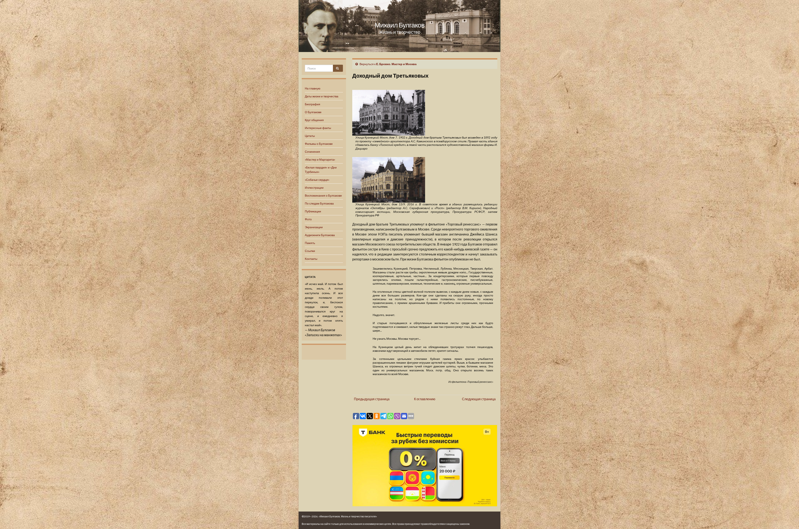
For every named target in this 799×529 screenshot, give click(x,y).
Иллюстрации (314, 187)
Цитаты (310, 136)
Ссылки (310, 251)
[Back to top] (789, 519)
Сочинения (312, 151)
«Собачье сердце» (317, 179)
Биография (312, 104)
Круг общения (314, 120)
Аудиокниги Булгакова (320, 235)
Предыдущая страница (372, 399)
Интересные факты (318, 128)
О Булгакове (313, 112)
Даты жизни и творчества (321, 96)
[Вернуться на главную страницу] (399, 26)
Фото (308, 219)
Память (310, 243)
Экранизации (314, 227)
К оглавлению (424, 399)
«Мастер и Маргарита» (320, 159)
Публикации (313, 211)
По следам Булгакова (319, 203)
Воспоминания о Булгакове (323, 195)
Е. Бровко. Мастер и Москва (396, 64)
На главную (312, 88)
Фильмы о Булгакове (319, 143)
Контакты (311, 258)
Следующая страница (479, 399)
